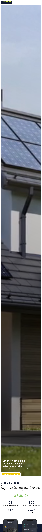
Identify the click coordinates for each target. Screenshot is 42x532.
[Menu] (40, 2)
